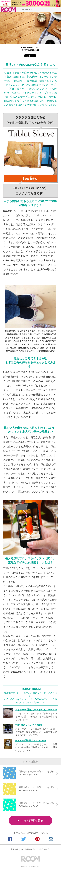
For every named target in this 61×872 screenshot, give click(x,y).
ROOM (8, 9)
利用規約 (14, 849)
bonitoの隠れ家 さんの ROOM (30, 740)
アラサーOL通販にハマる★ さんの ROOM (36, 709)
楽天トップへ (45, 849)
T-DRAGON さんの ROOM (28, 725)
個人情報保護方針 (28, 849)
